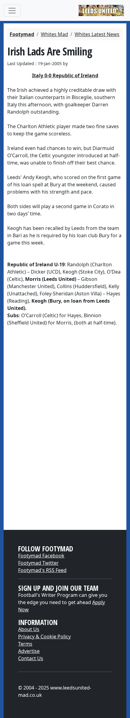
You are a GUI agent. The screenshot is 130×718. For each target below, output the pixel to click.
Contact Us (30, 658)
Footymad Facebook (41, 555)
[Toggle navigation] (12, 11)
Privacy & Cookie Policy (44, 636)
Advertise (29, 651)
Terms (25, 643)
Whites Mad (54, 34)
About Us (28, 629)
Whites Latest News (97, 34)
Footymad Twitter (38, 563)
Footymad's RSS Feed (42, 570)
